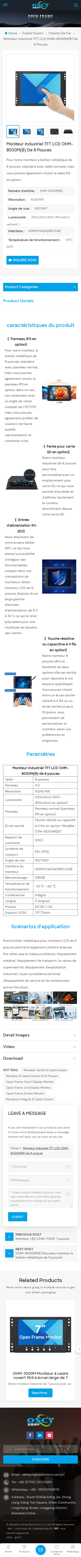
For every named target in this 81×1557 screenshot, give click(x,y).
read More (39, 1393)
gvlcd (18, 1537)
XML (9, 1528)
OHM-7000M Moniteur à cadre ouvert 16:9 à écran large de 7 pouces (40, 1376)
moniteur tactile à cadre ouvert (45, 1070)
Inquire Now (25, 260)
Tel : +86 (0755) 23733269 (31, 1482)
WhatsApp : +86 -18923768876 (35, 1489)
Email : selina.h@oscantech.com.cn (37, 1474)
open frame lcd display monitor (28, 1087)
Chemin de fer (60, 33)
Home (12, 33)
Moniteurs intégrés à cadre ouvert (29, 1099)
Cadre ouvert (32, 33)
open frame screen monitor (25, 1093)
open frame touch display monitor (30, 1082)
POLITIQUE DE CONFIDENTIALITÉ (34, 1528)
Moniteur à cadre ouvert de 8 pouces (32, 1076)
